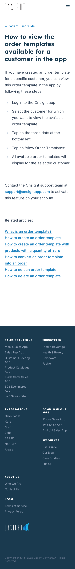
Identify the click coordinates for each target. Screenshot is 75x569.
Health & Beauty (52, 352)
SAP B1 (9, 438)
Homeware (49, 358)
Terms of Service (16, 506)
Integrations (16, 409)
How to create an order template (33, 238)
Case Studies (51, 458)
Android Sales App (54, 430)
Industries (51, 339)
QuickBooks (12, 416)
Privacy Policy (14, 511)
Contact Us (12, 489)
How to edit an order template (30, 269)
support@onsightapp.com (27, 192)
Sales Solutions (18, 339)
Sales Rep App (14, 352)
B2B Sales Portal (15, 396)
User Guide (49, 447)
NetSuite (10, 443)
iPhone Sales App (53, 419)
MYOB (9, 427)
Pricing (46, 463)
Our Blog (48, 452)
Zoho (8, 432)
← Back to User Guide (20, 26)
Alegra (9, 449)
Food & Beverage (53, 346)
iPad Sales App (52, 424)
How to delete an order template (33, 276)
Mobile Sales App (16, 346)
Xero (8, 421)
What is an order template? (28, 231)
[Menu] (67, 6)
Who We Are (13, 483)
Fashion (47, 363)
